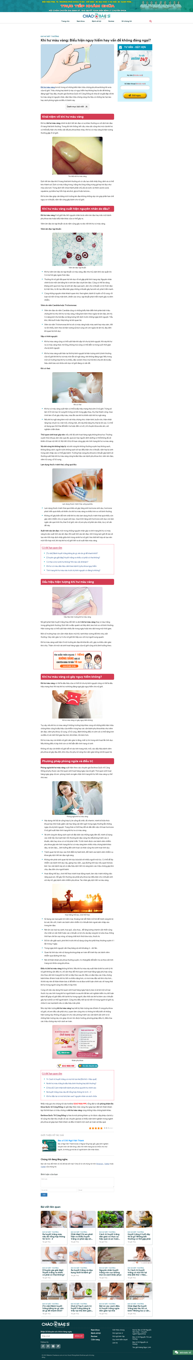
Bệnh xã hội (96, 21)
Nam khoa (81, 21)
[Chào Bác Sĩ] (96, 6)
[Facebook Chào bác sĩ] (43, 1346)
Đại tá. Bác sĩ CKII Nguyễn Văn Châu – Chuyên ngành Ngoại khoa (141, 1332)
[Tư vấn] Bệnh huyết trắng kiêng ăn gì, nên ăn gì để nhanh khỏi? (72, 553)
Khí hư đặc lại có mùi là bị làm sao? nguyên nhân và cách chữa (71, 1096)
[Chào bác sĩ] (96, 16)
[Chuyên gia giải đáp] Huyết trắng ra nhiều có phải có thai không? (73, 558)
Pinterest (100, 1164)
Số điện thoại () (135, 84)
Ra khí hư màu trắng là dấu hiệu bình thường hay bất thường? (71, 1083)
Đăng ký (79, 1336)
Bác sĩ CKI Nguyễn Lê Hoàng (140, 1343)
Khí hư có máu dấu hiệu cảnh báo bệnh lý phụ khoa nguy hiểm (71, 566)
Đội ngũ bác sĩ (117, 1333)
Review (111, 21)
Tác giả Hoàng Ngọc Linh (141, 1347)
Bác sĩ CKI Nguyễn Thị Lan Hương (141, 1338)
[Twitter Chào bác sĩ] (53, 1346)
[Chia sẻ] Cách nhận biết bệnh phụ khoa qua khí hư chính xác (71, 1088)
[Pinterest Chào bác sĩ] (48, 1346)
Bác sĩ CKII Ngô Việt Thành (71, 1140)
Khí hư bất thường (50, 36)
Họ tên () (135, 75)
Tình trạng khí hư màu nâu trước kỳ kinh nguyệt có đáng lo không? (73, 570)
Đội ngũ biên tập (118, 1336)
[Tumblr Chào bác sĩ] (58, 1346)
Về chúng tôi (127, 21)
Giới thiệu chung (118, 1330)
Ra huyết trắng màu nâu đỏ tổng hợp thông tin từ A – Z (69, 1092)
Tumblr (43, 1167)
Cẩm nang (95, 1340)
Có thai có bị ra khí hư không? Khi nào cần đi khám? (67, 562)
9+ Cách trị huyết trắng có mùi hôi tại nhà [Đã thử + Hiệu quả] (71, 1079)
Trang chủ (65, 21)
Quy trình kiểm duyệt (120, 1340)
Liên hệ (115, 1343)
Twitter (106, 1164)
